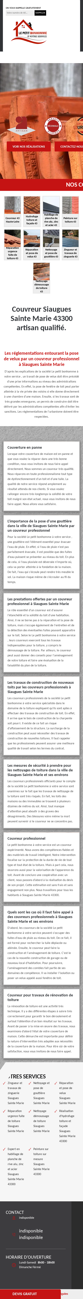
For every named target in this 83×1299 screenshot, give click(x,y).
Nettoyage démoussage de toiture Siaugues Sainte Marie (41, 1121)
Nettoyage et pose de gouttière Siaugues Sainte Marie (41, 1093)
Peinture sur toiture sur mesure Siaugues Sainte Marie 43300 (41, 1162)
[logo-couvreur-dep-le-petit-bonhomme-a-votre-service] (29, 31)
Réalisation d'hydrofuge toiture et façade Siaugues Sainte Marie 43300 (67, 1126)
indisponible (17, 2)
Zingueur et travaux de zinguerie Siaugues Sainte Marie (16, 1093)
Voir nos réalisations (29, 146)
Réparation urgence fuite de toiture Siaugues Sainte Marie (16, 1121)
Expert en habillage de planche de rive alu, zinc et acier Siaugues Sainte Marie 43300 (16, 1167)
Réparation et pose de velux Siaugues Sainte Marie (67, 1093)
